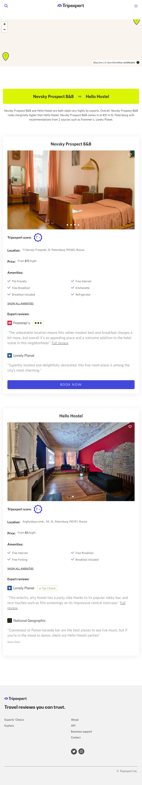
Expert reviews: (18, 314)
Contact (76, 737)
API (73, 725)
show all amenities (20, 303)
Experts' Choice (14, 719)
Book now (71, 384)
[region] (71, 43)
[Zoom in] (4, 24)
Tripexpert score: (19, 237)
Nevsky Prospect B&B (71, 143)
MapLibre (98, 62)
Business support (81, 731)
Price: (11, 261)
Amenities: (15, 272)
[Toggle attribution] (138, 62)
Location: (13, 250)
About (75, 719)
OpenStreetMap (115, 62)
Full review (60, 343)
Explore (9, 725)
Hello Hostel (71, 415)
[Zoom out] (4, 29)
